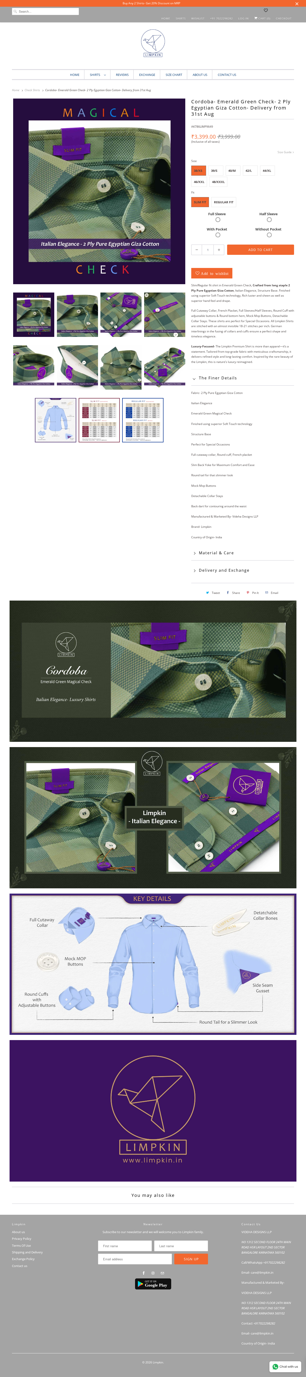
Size (194, 161)
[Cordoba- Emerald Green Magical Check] (99, 191)
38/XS (198, 170)
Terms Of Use (21, 1245)
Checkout (284, 18)
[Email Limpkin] (162, 1273)
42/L (249, 170)
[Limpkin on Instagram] (153, 1273)
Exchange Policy (23, 1259)
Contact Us (227, 75)
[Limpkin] (153, 46)
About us (200, 75)
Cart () (263, 18)
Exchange (147, 75)
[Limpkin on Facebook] (144, 1273)
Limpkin (158, 1362)
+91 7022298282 (221, 18)
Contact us (19, 1266)
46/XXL (199, 182)
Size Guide (285, 152)
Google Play (156, 1285)
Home (165, 18)
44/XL (267, 170)
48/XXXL (218, 182)
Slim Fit (200, 202)
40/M (232, 170)
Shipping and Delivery (27, 1252)
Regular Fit (224, 202)
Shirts (181, 18)
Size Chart (174, 75)
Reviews (122, 75)
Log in (243, 18)
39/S (214, 170)
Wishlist (198, 18)
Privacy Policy (21, 1238)
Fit (192, 192)
